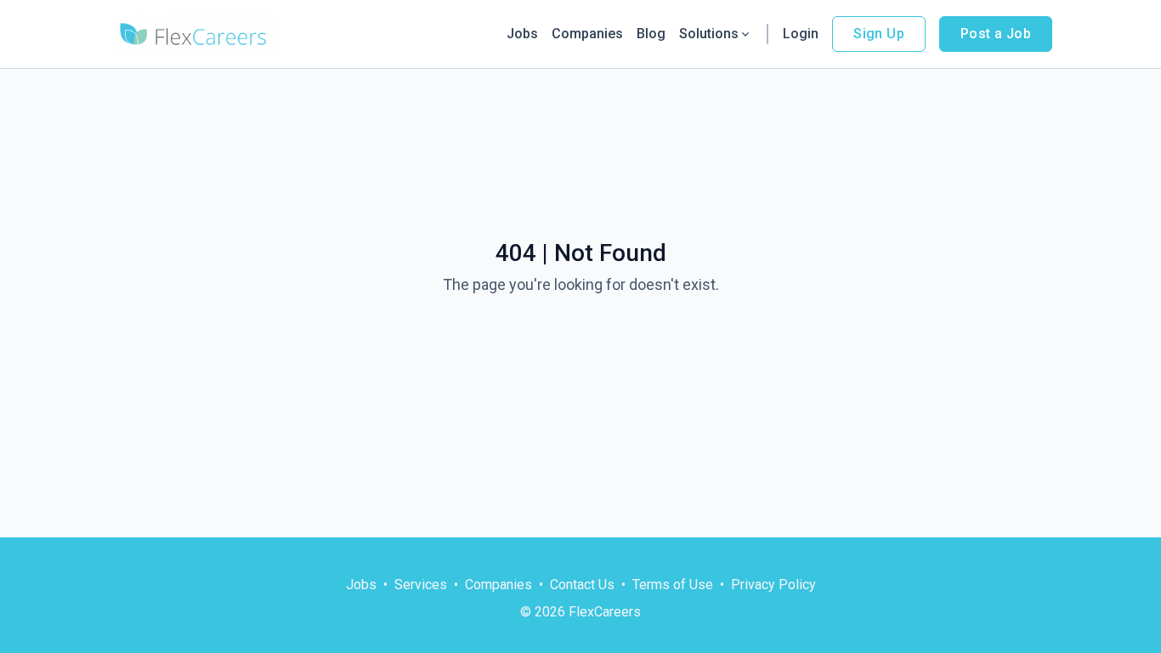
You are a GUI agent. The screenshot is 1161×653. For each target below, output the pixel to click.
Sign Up (878, 34)
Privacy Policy (773, 584)
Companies (587, 34)
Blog (651, 34)
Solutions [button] (709, 34)
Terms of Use (672, 584)
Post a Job (995, 34)
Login (800, 34)
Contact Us (582, 584)
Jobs (522, 34)
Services (420, 584)
